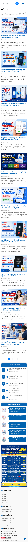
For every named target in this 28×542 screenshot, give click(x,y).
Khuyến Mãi (5, 502)
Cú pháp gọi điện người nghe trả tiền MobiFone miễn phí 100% (14, 138)
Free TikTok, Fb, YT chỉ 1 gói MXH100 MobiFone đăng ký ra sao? (18, 438)
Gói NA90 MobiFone (7, 520)
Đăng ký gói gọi (6, 500)
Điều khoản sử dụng (7, 509)
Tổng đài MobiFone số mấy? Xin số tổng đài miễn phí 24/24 (17, 431)
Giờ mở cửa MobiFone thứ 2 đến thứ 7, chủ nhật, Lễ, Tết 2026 (18, 423)
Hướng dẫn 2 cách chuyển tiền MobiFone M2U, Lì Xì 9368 (16, 416)
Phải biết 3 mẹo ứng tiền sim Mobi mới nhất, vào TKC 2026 (17, 409)
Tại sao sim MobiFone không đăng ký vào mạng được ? (13, 275)
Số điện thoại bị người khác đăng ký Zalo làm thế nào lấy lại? (13, 207)
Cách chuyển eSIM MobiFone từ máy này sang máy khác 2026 (13, 104)
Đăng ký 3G (5, 494)
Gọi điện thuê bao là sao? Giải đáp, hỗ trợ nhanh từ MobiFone (13, 241)
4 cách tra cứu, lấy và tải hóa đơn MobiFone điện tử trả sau (13, 36)
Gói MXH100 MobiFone (8, 523)
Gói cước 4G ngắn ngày (8, 518)
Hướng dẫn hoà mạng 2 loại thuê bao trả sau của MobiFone (12, 343)
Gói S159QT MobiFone (8, 525)
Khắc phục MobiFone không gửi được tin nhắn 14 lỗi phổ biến (14, 173)
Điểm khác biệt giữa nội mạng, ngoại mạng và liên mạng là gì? (14, 70)
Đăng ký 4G (5, 496)
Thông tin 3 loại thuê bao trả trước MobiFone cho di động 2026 (13, 309)
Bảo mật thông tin (7, 511)
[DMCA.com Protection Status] (6, 537)
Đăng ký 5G (5, 498)
